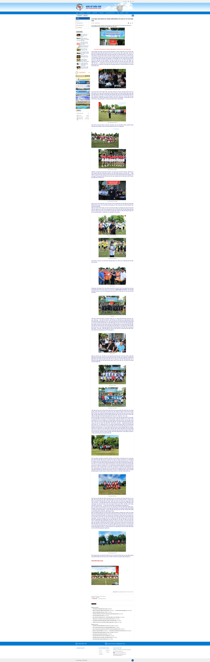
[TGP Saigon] (83, 85)
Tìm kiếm (107, 651)
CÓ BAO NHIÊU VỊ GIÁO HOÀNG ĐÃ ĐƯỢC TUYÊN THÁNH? (85, 60)
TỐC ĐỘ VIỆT (84, 660)
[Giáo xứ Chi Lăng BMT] (83, 101)
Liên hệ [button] (126, 12)
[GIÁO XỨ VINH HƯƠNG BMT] (83, 88)
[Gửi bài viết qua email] (128, 23)
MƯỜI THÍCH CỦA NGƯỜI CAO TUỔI (84, 49)
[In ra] (130, 23)
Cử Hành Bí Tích (80, 23)
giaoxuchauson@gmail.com (116, 644)
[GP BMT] (83, 104)
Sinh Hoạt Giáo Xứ (80, 25)
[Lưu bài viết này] (132, 23)
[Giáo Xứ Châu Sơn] (80, 7)
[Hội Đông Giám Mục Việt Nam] (83, 78)
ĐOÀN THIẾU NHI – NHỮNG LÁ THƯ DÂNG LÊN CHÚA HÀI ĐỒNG (83, 39)
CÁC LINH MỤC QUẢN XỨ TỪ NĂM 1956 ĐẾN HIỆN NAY (85, 53)
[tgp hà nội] (83, 72)
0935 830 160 (82, 644)
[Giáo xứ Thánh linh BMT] (83, 98)
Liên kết (100, 651)
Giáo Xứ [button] (88, 12)
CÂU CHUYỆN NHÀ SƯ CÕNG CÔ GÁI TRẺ (85, 46)
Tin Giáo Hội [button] (82, 12)
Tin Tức (100, 650)
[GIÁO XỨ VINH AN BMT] (83, 91)
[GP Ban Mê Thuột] (83, 75)
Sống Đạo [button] (101, 12)
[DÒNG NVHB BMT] (83, 107)
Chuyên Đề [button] (95, 12)
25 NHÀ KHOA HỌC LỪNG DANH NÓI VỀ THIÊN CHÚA (84, 64)
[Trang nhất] (77, 13)
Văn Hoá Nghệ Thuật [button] (110, 12)
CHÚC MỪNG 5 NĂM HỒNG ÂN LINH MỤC (84, 67)
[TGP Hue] (83, 82)
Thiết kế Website (79, 660)
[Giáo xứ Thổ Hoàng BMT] (83, 94)
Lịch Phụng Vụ (79, 27)
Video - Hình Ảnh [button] (120, 12)
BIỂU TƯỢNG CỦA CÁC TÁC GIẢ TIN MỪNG (84, 35)
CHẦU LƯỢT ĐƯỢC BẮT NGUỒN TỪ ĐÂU (84, 56)
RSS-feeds (101, 653)
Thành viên (108, 650)
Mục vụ (78, 20)
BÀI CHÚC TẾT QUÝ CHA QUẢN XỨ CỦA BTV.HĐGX (84, 43)
